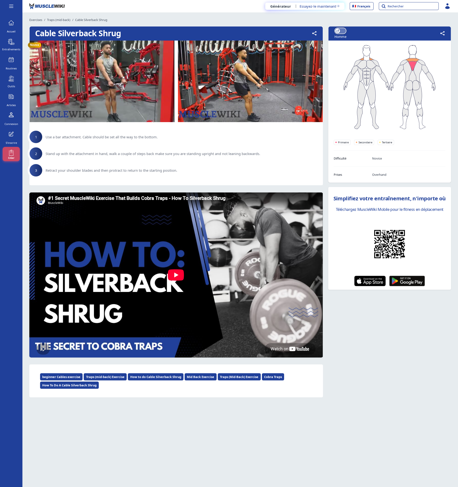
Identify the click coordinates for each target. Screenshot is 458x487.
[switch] (340, 31)
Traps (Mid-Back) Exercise (239, 377)
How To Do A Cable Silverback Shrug (69, 385)
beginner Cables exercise (61, 377)
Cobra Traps (273, 377)
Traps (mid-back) (58, 20)
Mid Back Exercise (200, 377)
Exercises (35, 20)
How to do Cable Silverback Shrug (155, 377)
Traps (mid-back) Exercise (105, 377)
